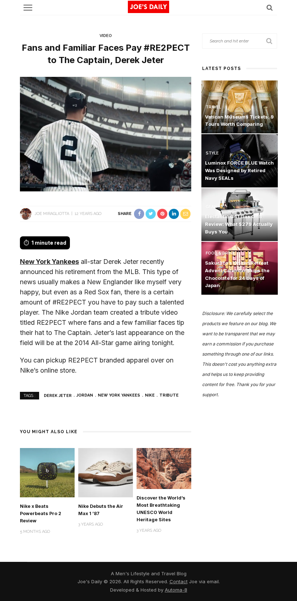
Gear (211, 206)
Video (106, 35)
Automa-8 (176, 590)
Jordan (84, 395)
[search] (270, 7)
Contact (179, 581)
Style (212, 153)
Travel (213, 107)
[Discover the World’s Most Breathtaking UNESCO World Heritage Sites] (164, 468)
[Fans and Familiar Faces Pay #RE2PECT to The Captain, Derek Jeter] (105, 133)
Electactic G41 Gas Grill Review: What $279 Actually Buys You (239, 224)
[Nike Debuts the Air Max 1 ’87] (105, 472)
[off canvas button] (28, 7)
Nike (150, 395)
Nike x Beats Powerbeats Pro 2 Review (40, 513)
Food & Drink (220, 253)
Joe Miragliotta (51, 213)
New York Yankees (49, 261)
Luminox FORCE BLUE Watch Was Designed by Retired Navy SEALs (239, 170)
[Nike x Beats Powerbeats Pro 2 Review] (47, 472)
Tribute (169, 395)
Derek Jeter (58, 395)
